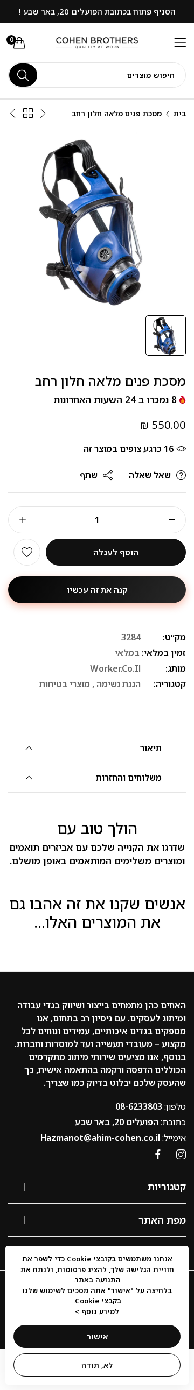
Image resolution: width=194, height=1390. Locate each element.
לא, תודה (97, 1365)
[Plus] (22, 520)
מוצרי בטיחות (64, 684)
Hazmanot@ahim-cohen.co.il (113, 1138)
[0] (19, 42)
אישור (97, 1336)
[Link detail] (181, 1154)
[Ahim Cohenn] (97, 43)
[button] (26, 552)
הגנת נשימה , (116, 684)
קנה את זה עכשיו (97, 589)
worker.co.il (115, 668)
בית (180, 113)
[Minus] (171, 520)
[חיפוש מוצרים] (23, 75)
